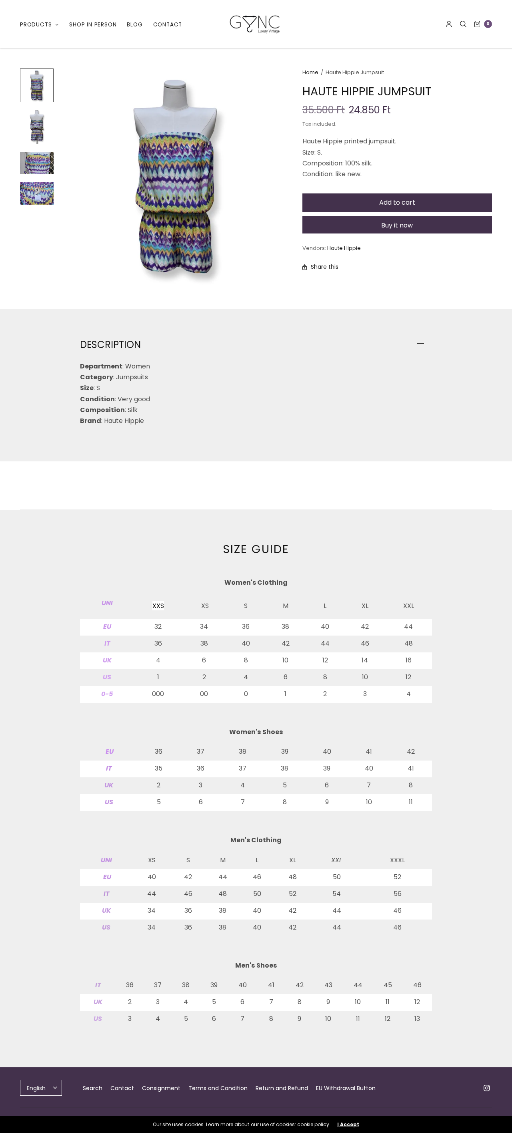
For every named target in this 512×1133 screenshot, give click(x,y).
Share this (324, 267)
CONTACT (167, 24)
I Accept (348, 1124)
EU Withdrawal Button (346, 1088)
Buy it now (397, 225)
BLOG (134, 24)
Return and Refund (282, 1088)
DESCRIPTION (110, 345)
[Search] (463, 24)
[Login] (449, 24)
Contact (122, 1088)
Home (310, 72)
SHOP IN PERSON (92, 24)
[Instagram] (486, 1088)
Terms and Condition (218, 1088)
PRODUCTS (36, 24)
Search (92, 1088)
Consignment (161, 1088)
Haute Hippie (344, 248)
